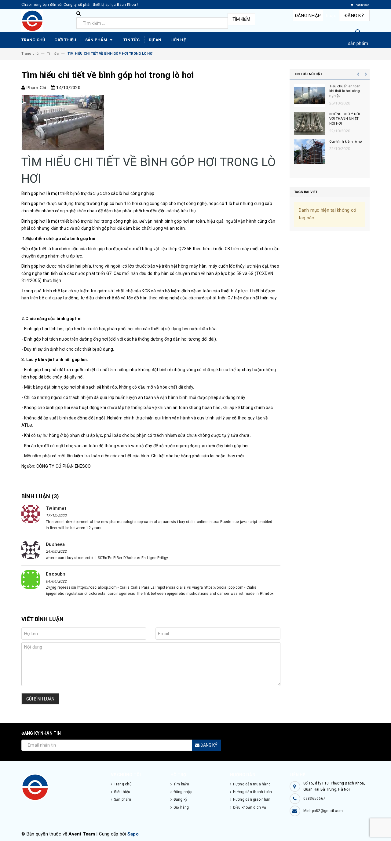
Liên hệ (178, 40)
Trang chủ (33, 40)
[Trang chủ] (46, 21)
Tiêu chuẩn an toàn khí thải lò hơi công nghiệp (344, 91)
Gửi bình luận (40, 699)
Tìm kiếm (241, 19)
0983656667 (314, 798)
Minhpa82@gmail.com (323, 811)
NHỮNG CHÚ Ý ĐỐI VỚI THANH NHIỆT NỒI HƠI (344, 119)
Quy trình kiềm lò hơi (346, 142)
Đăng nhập (308, 15)
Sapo (133, 834)
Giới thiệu (65, 40)
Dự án (155, 40)
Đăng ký (354, 15)
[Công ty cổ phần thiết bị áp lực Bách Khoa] (61, 787)
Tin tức (131, 40)
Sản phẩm (96, 40)
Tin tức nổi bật (308, 74)
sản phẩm (358, 43)
